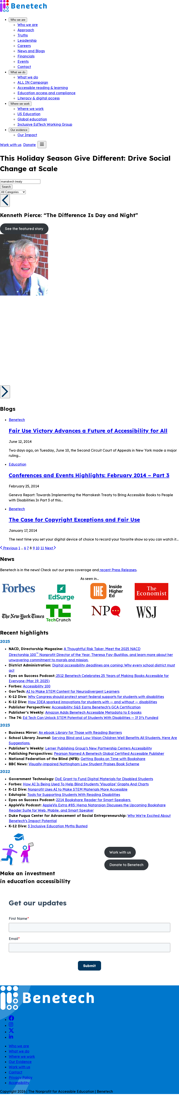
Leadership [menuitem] (27, 40)
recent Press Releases (117, 570)
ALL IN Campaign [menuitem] (32, 82)
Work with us (19, 1067)
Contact (15, 1072)
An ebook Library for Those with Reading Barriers (80, 732)
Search (6, 186)
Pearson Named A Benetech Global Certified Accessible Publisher (109, 753)
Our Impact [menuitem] (27, 135)
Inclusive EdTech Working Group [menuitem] (44, 124)
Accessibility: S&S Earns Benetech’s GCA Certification (96, 707)
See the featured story (24, 228)
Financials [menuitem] (25, 56)
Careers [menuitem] (24, 45)
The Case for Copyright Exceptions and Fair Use (74, 519)
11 (42, 548)
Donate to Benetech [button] (126, 865)
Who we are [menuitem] (27, 25)
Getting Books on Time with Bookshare (113, 759)
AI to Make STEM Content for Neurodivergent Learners (72, 691)
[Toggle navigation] (42, 144)
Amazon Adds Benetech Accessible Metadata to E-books (93, 712)
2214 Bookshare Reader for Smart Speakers (93, 800)
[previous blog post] (5, 200)
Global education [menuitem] (32, 119)
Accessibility (19, 1082)
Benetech (17, 420)
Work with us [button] (10, 145)
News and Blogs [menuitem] (31, 51)
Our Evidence (20, 1062)
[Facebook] (11, 1019)
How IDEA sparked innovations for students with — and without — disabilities (92, 702)
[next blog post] (5, 391)
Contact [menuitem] (24, 66)
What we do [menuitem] (27, 77)
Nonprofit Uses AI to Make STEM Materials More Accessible (77, 789)
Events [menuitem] (23, 61)
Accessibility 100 (36, 686)
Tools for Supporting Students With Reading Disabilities (73, 794)
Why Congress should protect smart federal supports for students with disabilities (96, 696)
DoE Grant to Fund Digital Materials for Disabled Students (104, 779)
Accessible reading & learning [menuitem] (42, 87)
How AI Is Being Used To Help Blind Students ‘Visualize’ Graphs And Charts (86, 784)
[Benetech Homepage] (47, 1009)
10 (38, 548)
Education (17, 464)
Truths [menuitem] (22, 35)
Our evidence (18, 130)
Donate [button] (29, 145)
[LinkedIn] (11, 1037)
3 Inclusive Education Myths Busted (58, 826)
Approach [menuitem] (25, 30)
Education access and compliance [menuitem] (46, 93)
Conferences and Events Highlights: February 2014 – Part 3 (89, 475)
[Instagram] (11, 1025)
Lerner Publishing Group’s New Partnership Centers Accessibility (98, 748)
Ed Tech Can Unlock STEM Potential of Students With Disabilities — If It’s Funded (90, 717)
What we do (17, 72)
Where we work (20, 103)
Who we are (17, 19)
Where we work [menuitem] (30, 108)
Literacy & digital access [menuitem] (38, 98)
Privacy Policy (20, 1077)
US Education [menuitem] (28, 114)
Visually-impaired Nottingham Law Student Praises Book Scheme (84, 764)
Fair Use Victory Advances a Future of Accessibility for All (88, 430)
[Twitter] (11, 1032)
